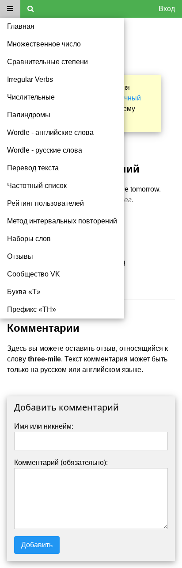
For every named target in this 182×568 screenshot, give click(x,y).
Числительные (31, 97)
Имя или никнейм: (43, 426)
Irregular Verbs (30, 79)
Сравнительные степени (47, 61)
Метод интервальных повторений (62, 221)
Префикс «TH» (31, 309)
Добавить (37, 545)
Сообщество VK (33, 274)
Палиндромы (28, 115)
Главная (20, 26)
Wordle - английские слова (50, 132)
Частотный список (37, 185)
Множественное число (44, 44)
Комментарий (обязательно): (61, 462)
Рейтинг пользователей (45, 203)
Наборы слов (29, 238)
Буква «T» (24, 292)
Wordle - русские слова (44, 150)
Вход (167, 8)
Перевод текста (33, 168)
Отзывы (20, 256)
